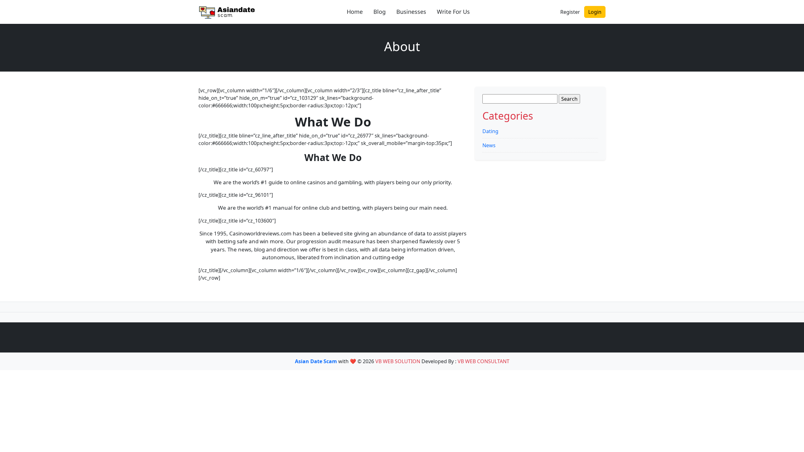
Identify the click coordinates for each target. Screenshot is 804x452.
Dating (490, 131)
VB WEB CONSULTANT (483, 361)
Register (570, 11)
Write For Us (453, 11)
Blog (379, 11)
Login (594, 11)
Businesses (411, 11)
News (489, 145)
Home (355, 11)
